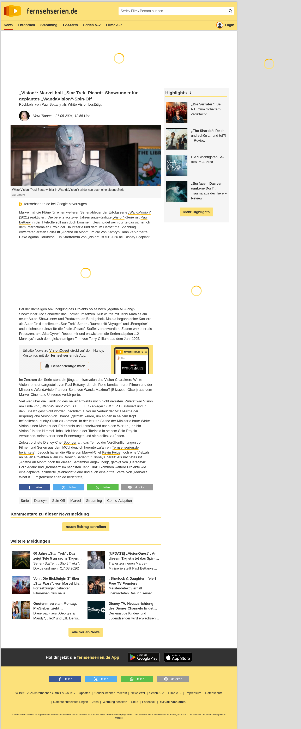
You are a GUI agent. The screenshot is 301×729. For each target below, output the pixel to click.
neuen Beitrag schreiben (86, 527)
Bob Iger (70, 442)
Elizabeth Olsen (124, 390)
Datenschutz (213, 693)
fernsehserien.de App (98, 657)
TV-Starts (70, 25)
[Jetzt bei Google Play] (144, 657)
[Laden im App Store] (178, 657)
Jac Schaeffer (49, 314)
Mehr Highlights (196, 212)
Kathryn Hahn (118, 232)
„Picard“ (79, 329)
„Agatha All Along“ (75, 232)
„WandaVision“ (139, 212)
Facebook (149, 702)
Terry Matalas (130, 314)
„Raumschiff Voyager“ (105, 324)
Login (229, 25)
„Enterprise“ (139, 324)
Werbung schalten (115, 702)
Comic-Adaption (119, 501)
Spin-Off (58, 501)
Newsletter (138, 693)
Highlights (176, 92)
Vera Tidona (42, 116)
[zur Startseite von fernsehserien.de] (12, 11)
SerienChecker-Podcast (110, 693)
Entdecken (26, 25)
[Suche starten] (230, 11)
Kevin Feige (111, 452)
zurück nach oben (173, 702)
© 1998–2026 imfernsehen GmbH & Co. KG (45, 693)
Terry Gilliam (99, 339)
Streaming (48, 25)
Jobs (95, 702)
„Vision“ (119, 217)
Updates (84, 693)
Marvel (75, 501)
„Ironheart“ (53, 467)
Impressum (193, 693)
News (8, 25)
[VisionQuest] (132, 359)
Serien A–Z (92, 25)
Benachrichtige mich (68, 366)
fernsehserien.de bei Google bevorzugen (55, 204)
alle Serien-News (86, 632)
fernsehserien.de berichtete (61, 477)
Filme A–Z (114, 25)
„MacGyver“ (51, 334)
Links (134, 702)
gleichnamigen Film (66, 339)
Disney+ (40, 501)
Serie (25, 501)
